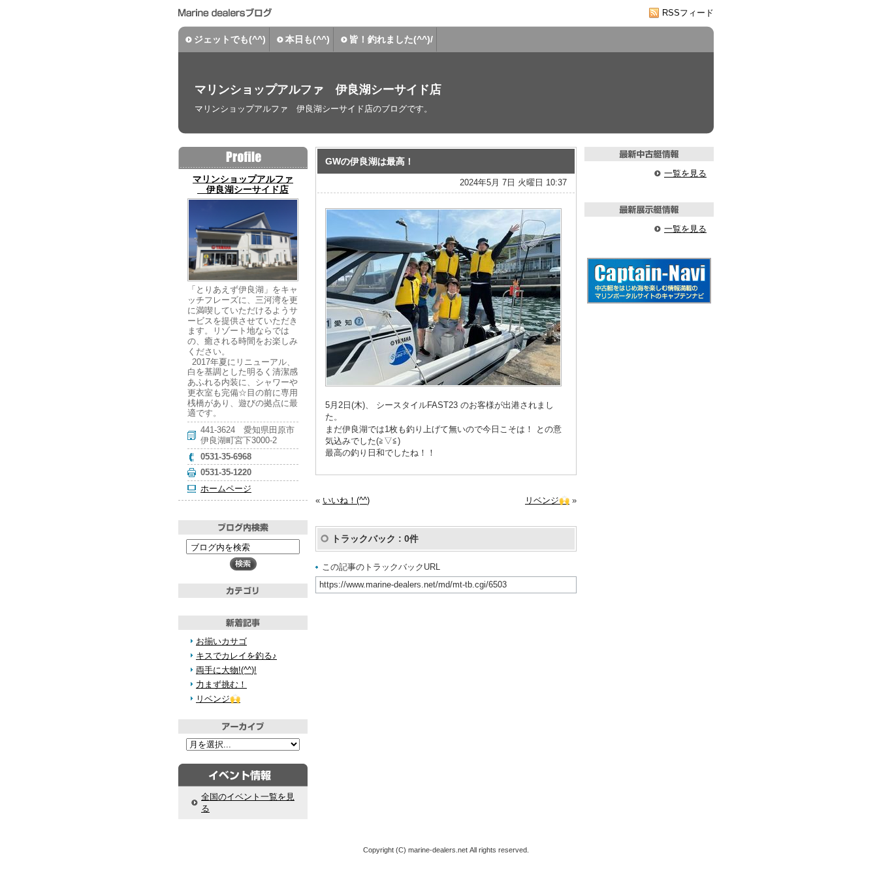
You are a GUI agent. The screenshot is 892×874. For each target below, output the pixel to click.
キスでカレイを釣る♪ (236, 656)
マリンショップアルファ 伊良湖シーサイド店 (318, 89)
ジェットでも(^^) (230, 39)
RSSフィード (688, 13)
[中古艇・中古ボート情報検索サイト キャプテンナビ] (649, 300)
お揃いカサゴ (221, 641)
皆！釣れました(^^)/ (391, 39)
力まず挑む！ (221, 684)
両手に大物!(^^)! (226, 670)
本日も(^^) (307, 39)
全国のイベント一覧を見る (248, 802)
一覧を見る (685, 173)
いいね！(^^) (346, 500)
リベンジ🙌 (547, 500)
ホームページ (225, 488)
